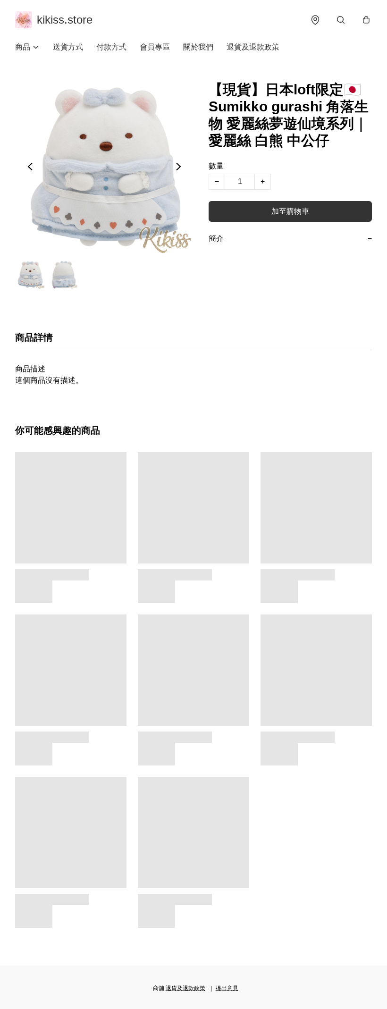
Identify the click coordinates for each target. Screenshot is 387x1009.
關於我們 (198, 47)
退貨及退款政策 (253, 47)
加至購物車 (290, 211)
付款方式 (111, 47)
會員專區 (155, 47)
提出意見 (227, 988)
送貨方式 (68, 47)
